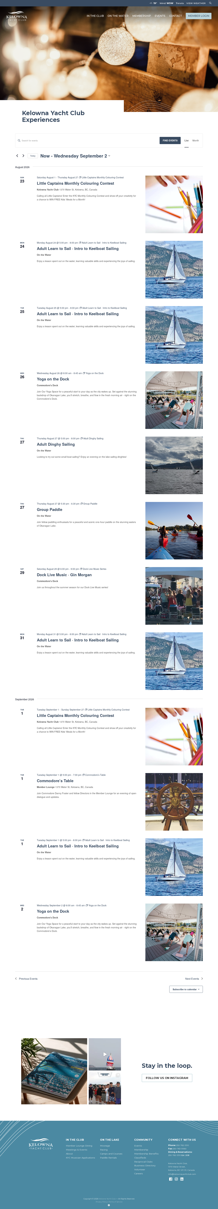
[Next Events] (23, 156)
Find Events (170, 140)
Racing (104, 1149)
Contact (175, 15)
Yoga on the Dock (53, 379)
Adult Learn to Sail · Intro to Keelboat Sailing (78, 248)
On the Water (118, 15)
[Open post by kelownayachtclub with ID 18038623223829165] (105, 1054)
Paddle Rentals (108, 1157)
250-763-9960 (179, 1149)
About (69, 1153)
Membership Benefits (146, 1153)
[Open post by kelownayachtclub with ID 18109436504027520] (105, 1088)
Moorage (105, 1145)
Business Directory (145, 1165)
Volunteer (139, 1169)
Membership (141, 15)
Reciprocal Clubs (143, 1161)
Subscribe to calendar (185, 989)
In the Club (95, 15)
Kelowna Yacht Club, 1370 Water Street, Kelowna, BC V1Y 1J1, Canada (181, 1166)
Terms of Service (115, 1202)
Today (32, 155)
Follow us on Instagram (167, 1078)
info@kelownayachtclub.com (182, 1174)
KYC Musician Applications (80, 1157)
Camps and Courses (111, 1153)
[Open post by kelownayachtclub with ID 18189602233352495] (54, 1071)
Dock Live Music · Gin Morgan (64, 574)
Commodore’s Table (55, 780)
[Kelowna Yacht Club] (17, 16)
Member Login (198, 15)
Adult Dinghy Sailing (56, 444)
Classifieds (140, 1157)
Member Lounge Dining (79, 1145)
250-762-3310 (182, 1145)
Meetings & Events (76, 1149)
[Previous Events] (17, 156)
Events (160, 15)
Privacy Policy (101, 1202)
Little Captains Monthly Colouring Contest (75, 183)
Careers (138, 1173)
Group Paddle (49, 509)
